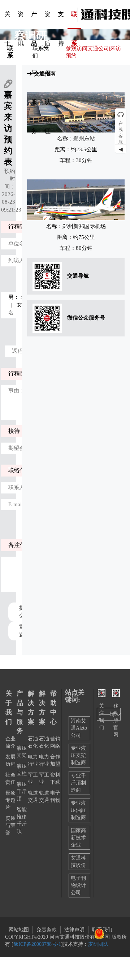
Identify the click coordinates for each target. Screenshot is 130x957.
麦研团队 (98, 944)
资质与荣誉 (10, 825)
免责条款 (46, 929)
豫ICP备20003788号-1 (37, 944)
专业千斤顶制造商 (78, 783)
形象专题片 (10, 800)
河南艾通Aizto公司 (79, 728)
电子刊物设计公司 (78, 885)
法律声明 (74, 929)
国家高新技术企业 (78, 838)
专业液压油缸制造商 (78, 810)
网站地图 (19, 929)
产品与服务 (20, 712)
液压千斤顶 (22, 791)
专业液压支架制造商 (78, 755)
